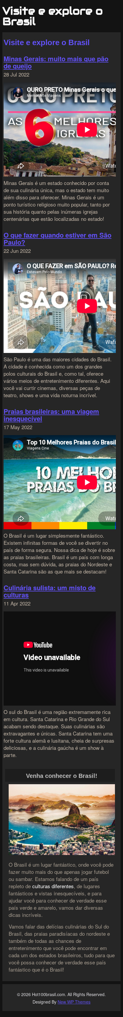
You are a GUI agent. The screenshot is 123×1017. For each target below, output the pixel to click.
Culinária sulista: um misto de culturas (50, 591)
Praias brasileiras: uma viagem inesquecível (51, 414)
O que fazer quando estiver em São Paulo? (57, 238)
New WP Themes (74, 1002)
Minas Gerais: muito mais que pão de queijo (56, 62)
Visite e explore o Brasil (52, 16)
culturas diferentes (53, 886)
